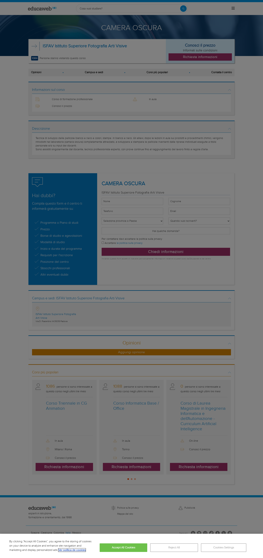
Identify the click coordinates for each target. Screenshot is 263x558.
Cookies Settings (223, 547)
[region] (131, 546)
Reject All (174, 547)
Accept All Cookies (123, 547)
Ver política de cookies (72, 550)
